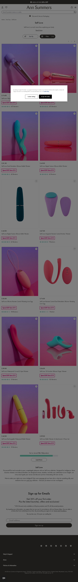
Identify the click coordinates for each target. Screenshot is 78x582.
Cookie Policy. (46, 91)
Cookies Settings (31, 96)
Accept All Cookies (45, 96)
